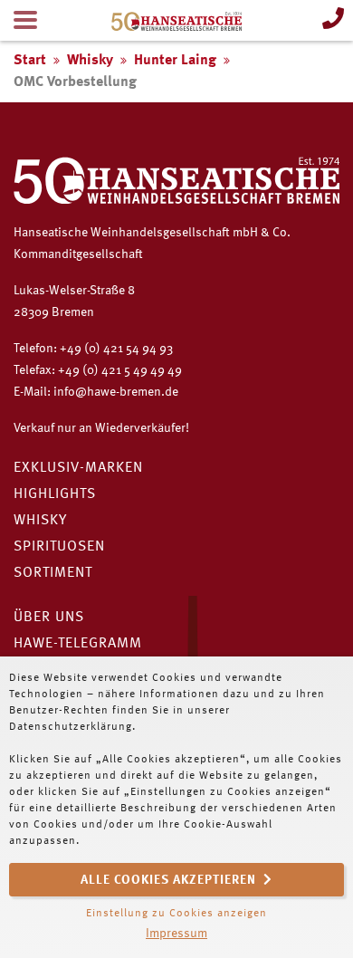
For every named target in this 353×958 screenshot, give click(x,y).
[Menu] (25, 20)
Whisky (90, 60)
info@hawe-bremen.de (115, 392)
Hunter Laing (175, 60)
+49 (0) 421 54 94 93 (116, 348)
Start (30, 60)
